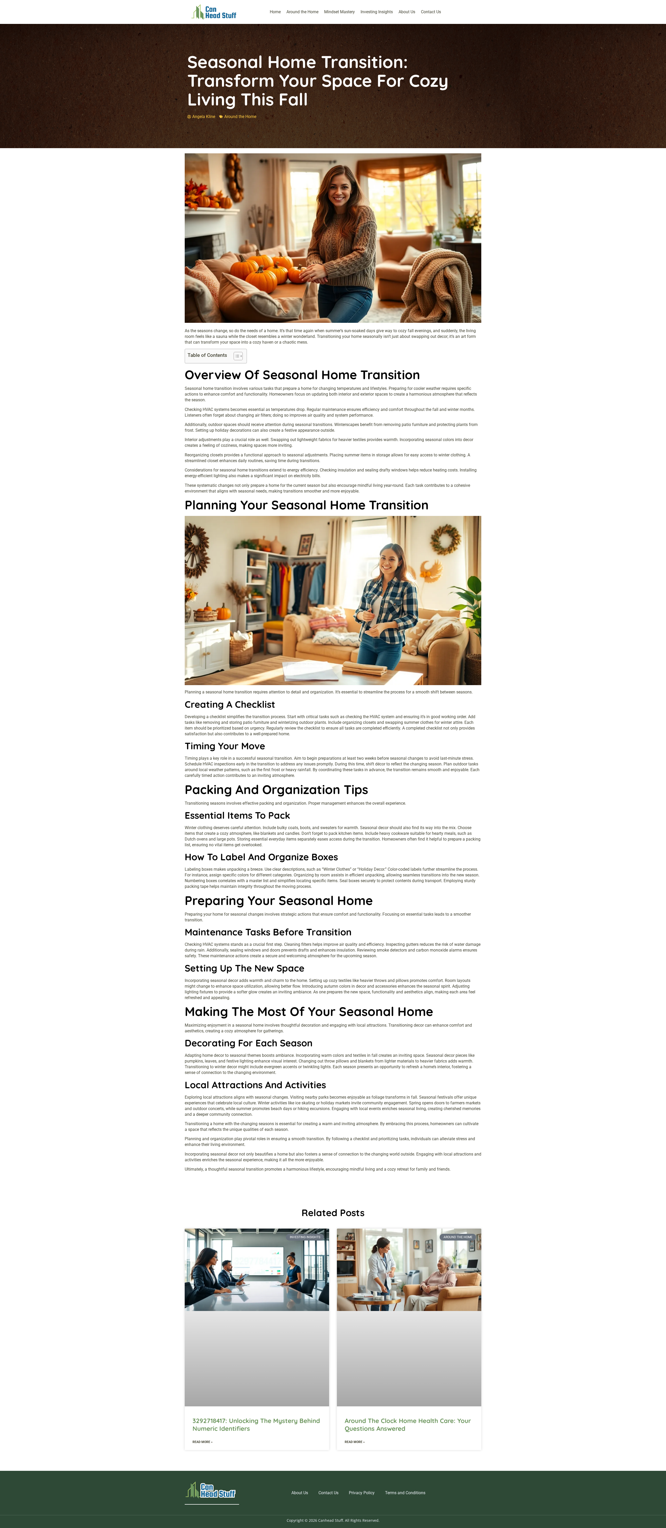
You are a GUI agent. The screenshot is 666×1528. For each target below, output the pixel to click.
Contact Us (431, 11)
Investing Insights (377, 11)
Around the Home (302, 11)
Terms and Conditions (405, 1492)
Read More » (203, 1442)
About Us (407, 11)
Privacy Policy (362, 1492)
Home (275, 11)
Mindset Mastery (339, 11)
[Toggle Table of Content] (235, 356)
